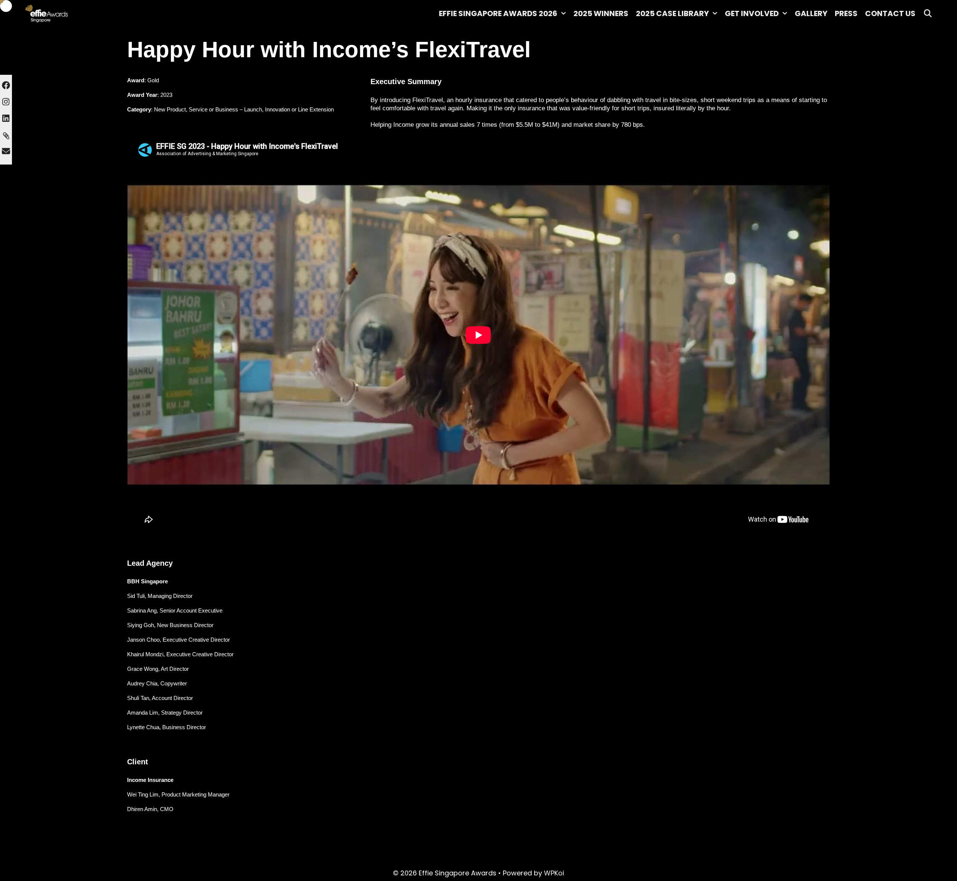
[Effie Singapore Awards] (67, 13)
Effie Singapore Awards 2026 (498, 13)
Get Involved (752, 13)
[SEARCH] (927, 13)
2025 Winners (600, 13)
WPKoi (554, 873)
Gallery (811, 13)
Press (846, 13)
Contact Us (890, 13)
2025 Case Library (672, 13)
